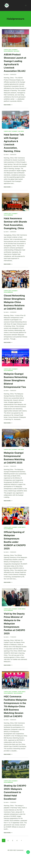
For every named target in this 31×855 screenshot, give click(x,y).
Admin (7, 74)
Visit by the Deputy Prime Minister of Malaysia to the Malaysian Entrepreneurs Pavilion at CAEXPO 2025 (14, 623)
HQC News (16, 51)
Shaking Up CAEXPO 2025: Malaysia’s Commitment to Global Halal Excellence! (15, 792)
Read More (8, 104)
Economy (14, 49)
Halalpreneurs (8, 51)
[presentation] (15, 38)
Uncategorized (18, 693)
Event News (21, 527)
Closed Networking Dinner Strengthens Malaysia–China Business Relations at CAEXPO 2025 (14, 302)
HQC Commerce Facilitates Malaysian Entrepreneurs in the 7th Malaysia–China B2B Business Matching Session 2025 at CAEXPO (15, 706)
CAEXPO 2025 (7, 49)
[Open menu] (25, 5)
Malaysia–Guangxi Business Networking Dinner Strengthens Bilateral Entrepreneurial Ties (15, 380)
